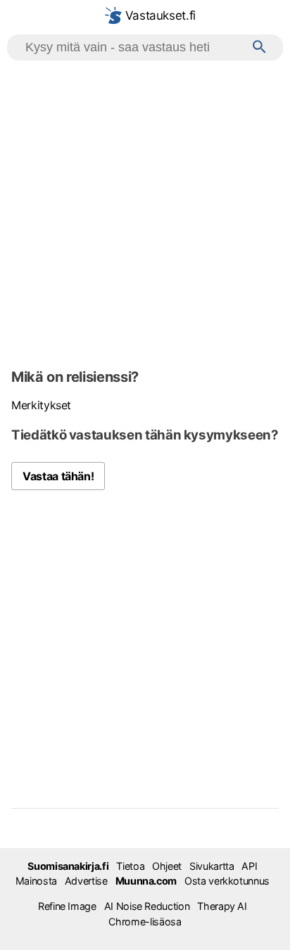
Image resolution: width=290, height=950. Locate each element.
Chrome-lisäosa (144, 921)
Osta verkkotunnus (227, 881)
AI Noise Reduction (147, 906)
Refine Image (67, 906)
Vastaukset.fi (159, 15)
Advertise (86, 881)
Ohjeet (167, 866)
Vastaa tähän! (58, 476)
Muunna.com (146, 881)
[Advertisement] (145, 212)
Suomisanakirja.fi (67, 866)
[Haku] (259, 47)
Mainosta (36, 881)
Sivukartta (211, 866)
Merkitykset (41, 405)
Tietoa (130, 866)
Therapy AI (221, 906)
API (249, 866)
